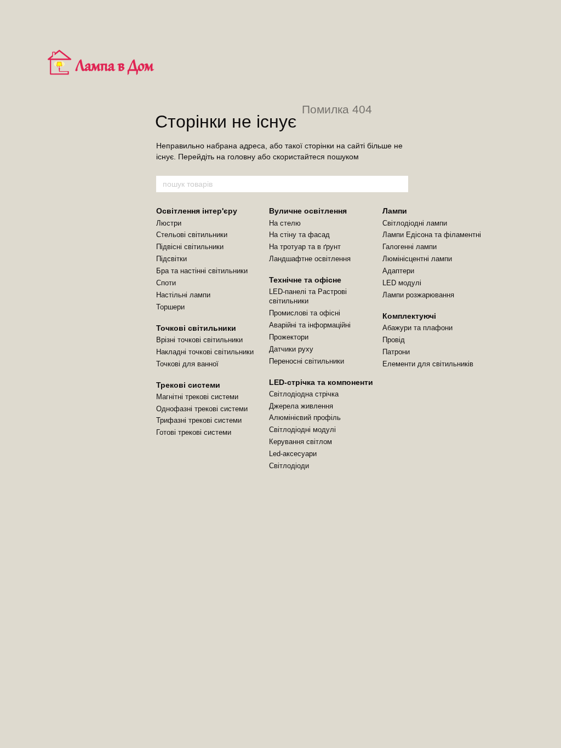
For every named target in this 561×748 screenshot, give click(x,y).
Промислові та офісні (304, 313)
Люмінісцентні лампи (417, 259)
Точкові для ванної (187, 364)
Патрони (396, 352)
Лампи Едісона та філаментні (431, 235)
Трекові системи (188, 385)
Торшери (170, 307)
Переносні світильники (306, 361)
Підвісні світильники (190, 247)
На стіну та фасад (299, 235)
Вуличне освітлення (308, 210)
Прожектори (288, 337)
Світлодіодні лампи (414, 223)
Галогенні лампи (409, 247)
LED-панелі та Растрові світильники (308, 296)
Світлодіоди (289, 466)
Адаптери (398, 271)
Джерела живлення (301, 406)
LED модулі (401, 283)
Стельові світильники (191, 235)
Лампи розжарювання (418, 295)
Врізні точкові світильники (199, 340)
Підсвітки (171, 259)
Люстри (168, 223)
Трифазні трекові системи (199, 420)
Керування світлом (300, 442)
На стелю (285, 223)
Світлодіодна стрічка (304, 394)
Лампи (394, 210)
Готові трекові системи (193, 432)
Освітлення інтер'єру (196, 210)
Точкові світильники (196, 328)
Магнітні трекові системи (197, 397)
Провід (393, 340)
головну (241, 156)
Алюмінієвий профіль (305, 417)
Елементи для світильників (427, 364)
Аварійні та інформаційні (310, 325)
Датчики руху (291, 349)
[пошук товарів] (399, 184)
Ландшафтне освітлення (310, 259)
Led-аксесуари (293, 454)
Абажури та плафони (417, 328)
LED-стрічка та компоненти (321, 382)
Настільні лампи (183, 295)
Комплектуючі (409, 316)
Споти (166, 283)
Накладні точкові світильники (205, 352)
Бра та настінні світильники (202, 271)
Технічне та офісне (305, 279)
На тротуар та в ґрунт (305, 247)
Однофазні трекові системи (202, 409)
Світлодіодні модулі (302, 429)
